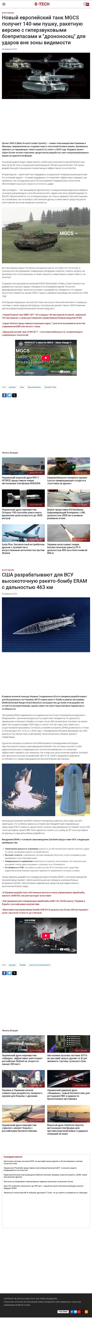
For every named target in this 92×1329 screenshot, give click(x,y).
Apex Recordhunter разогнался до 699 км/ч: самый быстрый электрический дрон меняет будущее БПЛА (44, 1187)
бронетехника (34, 387)
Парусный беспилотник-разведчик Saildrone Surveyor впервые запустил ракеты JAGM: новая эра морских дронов (45, 1176)
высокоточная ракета (40, 965)
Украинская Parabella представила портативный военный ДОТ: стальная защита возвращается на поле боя (40, 1169)
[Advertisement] (46, 122)
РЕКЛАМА (63, 1312)
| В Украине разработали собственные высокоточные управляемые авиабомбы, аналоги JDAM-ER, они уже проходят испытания (43, 894)
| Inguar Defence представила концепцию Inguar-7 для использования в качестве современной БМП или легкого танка (43, 325)
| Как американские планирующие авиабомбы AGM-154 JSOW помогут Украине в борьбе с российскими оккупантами (43, 902)
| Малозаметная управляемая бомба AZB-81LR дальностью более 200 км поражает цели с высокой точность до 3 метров (45, 911)
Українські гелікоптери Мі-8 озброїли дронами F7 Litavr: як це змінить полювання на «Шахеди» (46, 1193)
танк (22, 387)
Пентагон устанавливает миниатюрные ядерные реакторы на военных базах (38, 1181)
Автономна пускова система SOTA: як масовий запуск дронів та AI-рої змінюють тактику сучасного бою (43, 1162)
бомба (23, 965)
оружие (12, 387)
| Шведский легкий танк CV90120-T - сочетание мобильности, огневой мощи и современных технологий (42, 333)
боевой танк (50, 387)
